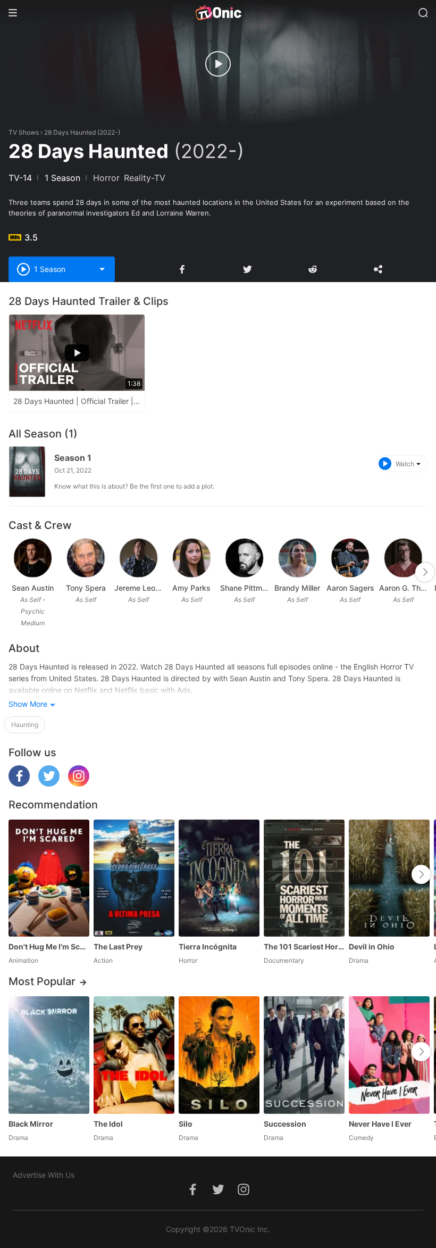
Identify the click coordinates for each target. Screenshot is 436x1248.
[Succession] (304, 1054)
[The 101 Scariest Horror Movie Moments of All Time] (304, 878)
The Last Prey (118, 946)
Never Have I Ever (380, 1123)
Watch (405, 464)
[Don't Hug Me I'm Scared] (49, 878)
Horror (106, 177)
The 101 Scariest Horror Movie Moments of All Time (304, 946)
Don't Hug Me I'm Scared (49, 946)
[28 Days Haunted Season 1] (27, 472)
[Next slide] (424, 572)
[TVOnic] (218, 13)
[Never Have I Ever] (389, 1054)
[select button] (102, 269)
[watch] (218, 64)
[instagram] (78, 783)
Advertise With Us (43, 1174)
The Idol (108, 1123)
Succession (285, 1123)
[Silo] (219, 1054)
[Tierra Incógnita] (219, 878)
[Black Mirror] (49, 1054)
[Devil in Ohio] (389, 878)
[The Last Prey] (134, 878)
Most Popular (42, 981)
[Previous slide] (15, 572)
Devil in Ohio (372, 946)
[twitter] (49, 783)
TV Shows (24, 132)
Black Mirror (31, 1123)
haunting (24, 725)
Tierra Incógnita (208, 946)
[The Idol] (134, 1054)
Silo (185, 1123)
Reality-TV (144, 177)
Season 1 (72, 457)
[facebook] (19, 783)
